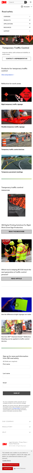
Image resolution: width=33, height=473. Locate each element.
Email (5, 383)
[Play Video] (16, 305)
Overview (7, 16)
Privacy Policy (16, 408)
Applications (8, 24)
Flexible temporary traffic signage (13, 127)
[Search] (25, 2)
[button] (20, 468)
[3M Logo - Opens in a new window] (3, 2)
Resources (7, 27)
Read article (16, 278)
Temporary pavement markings (12, 172)
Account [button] (26, 7)
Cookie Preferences (14, 443)
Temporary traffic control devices (12, 149)
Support (6, 31)
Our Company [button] (8, 421)
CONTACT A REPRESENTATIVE (16, 58)
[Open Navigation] (30, 2)
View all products (7, 75)
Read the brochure (16, 231)
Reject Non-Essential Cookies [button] (11, 464)
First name (6, 364)
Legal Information (13, 442)
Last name (6, 373)
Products (7, 20)
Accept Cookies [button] (7, 468)
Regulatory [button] (7, 427)
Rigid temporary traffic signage (12, 104)
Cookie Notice (6, 460)
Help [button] (4, 432)
